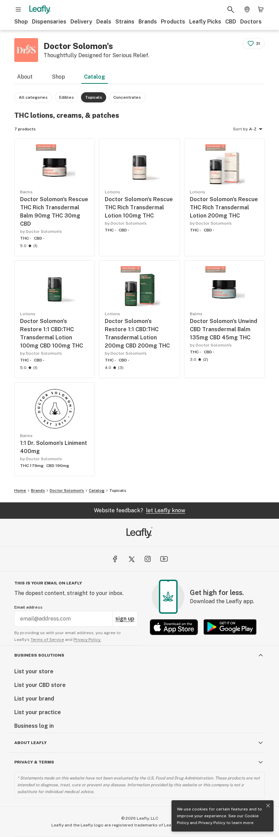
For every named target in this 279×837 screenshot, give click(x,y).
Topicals (117, 490)
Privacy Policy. (87, 639)
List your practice (37, 712)
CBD (230, 21)
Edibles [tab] (66, 97)
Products (173, 21)
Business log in (34, 726)
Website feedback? (139, 510)
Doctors (251, 21)
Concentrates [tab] (127, 97)
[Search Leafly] (231, 9)
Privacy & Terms (34, 762)
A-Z (253, 129)
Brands (147, 21)
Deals (103, 21)
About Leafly (30, 742)
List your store (33, 671)
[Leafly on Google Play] (230, 627)
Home (20, 490)
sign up (124, 618)
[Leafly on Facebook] (115, 559)
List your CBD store (40, 685)
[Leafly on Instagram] (148, 559)
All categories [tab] (33, 97)
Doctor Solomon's (67, 490)
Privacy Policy (211, 822)
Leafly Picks (205, 21)
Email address (28, 607)
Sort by (240, 129)
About (25, 77)
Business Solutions (39, 655)
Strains (124, 21)
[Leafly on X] (131, 559)
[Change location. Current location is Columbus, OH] (247, 9)
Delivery (81, 21)
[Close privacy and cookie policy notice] (268, 805)
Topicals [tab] (93, 97)
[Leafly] (40, 9)
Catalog (94, 77)
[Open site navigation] (18, 9)
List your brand (34, 698)
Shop (21, 21)
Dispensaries (49, 21)
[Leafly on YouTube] (164, 559)
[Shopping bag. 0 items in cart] (261, 9)
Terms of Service (47, 639)
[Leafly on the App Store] (174, 627)
